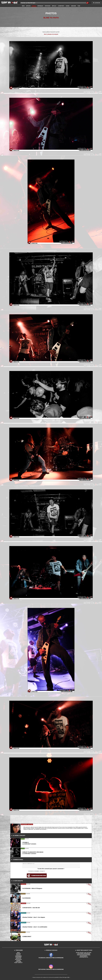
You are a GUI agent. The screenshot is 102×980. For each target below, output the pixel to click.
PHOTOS (18, 954)
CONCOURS (18, 961)
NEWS (18, 952)
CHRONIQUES (18, 956)
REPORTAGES (18, 959)
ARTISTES (18, 953)
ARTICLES (18, 958)
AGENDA (18, 960)
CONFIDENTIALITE (83, 957)
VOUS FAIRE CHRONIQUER (83, 953)
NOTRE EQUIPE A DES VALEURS (83, 952)
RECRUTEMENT (83, 956)
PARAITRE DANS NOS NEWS (83, 954)
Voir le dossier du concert (51, 34)
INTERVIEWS (18, 957)
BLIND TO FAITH (51, 18)
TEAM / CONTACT (18, 962)
